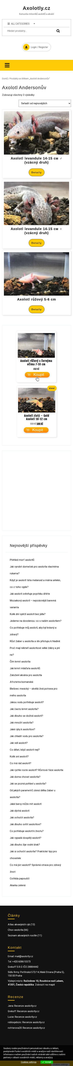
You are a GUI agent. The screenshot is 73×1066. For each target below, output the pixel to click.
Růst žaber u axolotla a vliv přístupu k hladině (35, 641)
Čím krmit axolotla (20, 661)
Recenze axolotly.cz (25, 1005)
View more (58, 1057)
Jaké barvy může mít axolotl (25, 803)
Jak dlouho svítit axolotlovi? (25, 824)
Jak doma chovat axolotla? (25, 776)
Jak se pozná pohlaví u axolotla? (28, 783)
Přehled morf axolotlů (22, 559)
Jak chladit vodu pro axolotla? (26, 736)
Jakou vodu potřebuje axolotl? (27, 702)
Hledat (57, 31)
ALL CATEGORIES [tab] (20, 23)
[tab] (7, 65)
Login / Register (35, 45)
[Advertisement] (36, 490)
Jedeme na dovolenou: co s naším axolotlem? (35, 620)
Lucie (11, 1016)
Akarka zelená (17, 885)
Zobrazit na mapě (45, 984)
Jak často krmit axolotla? (24, 709)
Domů (5, 78)
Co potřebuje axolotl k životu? (27, 831)
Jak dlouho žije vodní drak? (25, 844)
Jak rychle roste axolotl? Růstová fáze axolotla (36, 770)
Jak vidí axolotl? (19, 742)
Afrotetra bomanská (21, 681)
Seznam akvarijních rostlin (22, 935)
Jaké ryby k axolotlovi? (22, 729)
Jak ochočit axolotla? (22, 817)
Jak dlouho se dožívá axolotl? (26, 715)
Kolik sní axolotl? (19, 756)
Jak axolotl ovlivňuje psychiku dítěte (30, 593)
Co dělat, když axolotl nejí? (25, 749)
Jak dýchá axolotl (19, 810)
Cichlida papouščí (19, 878)
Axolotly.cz (36, 8)
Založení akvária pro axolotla (26, 675)
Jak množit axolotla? (21, 722)
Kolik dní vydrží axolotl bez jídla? (27, 614)
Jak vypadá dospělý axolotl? (25, 837)
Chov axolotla (15, 929)
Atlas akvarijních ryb (19, 924)
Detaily (36, 172)
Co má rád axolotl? (20, 763)
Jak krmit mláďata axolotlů (25, 668)
